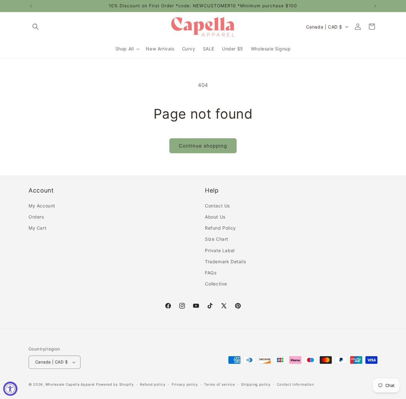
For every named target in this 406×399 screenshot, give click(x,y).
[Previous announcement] (31, 6)
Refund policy (152, 384)
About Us (215, 216)
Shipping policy (256, 384)
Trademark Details (225, 261)
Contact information (295, 384)
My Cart (37, 228)
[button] (36, 27)
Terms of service (219, 384)
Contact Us (217, 205)
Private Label (220, 250)
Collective (216, 283)
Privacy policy (185, 384)
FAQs (210, 272)
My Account (42, 205)
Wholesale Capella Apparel (70, 384)
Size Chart (216, 239)
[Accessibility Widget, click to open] (10, 389)
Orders (36, 216)
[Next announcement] (375, 6)
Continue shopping (203, 146)
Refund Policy (220, 228)
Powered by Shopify (115, 384)
